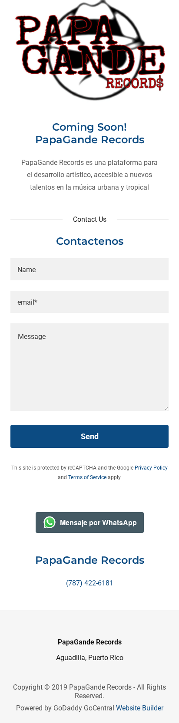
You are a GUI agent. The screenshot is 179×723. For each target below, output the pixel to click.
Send (90, 436)
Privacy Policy (151, 468)
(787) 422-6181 (89, 583)
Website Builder (139, 708)
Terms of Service (87, 477)
